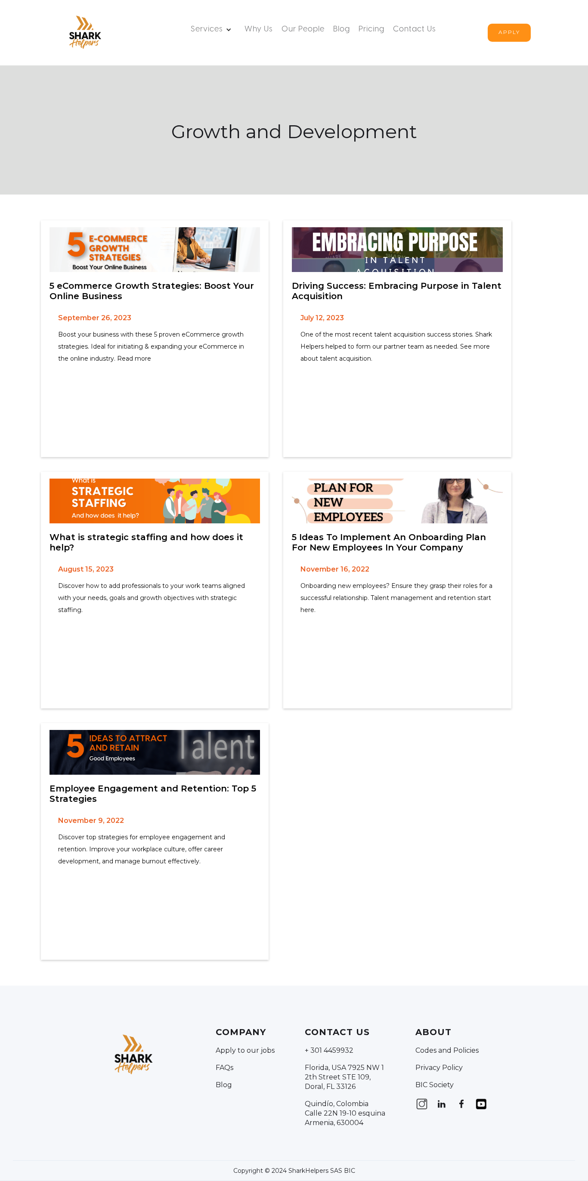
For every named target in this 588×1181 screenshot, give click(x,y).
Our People (303, 29)
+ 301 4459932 (329, 1050)
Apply (509, 32)
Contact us (414, 29)
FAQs (224, 1068)
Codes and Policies (447, 1050)
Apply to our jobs (245, 1050)
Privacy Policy (439, 1068)
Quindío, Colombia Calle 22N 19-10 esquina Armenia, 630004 (345, 1113)
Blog (341, 29)
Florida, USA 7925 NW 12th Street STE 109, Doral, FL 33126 (344, 1077)
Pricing (371, 29)
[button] (213, 29)
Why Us (258, 29)
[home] (84, 33)
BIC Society (434, 1085)
